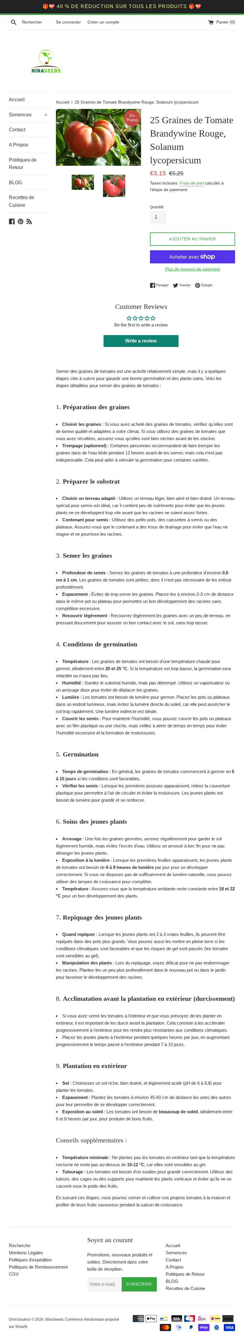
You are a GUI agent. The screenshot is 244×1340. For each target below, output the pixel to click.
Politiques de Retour (23, 163)
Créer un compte (103, 22)
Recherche (19, 1245)
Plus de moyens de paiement (192, 269)
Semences (28, 114)
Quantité (157, 207)
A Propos (18, 144)
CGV (14, 1274)
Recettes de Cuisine (21, 201)
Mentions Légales (26, 1252)
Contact (17, 129)
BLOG (15, 182)
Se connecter (68, 22)
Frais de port (192, 183)
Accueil (17, 99)
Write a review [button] (141, 340)
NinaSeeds (54, 1319)
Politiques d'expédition (30, 1259)
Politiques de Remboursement (38, 1266)
